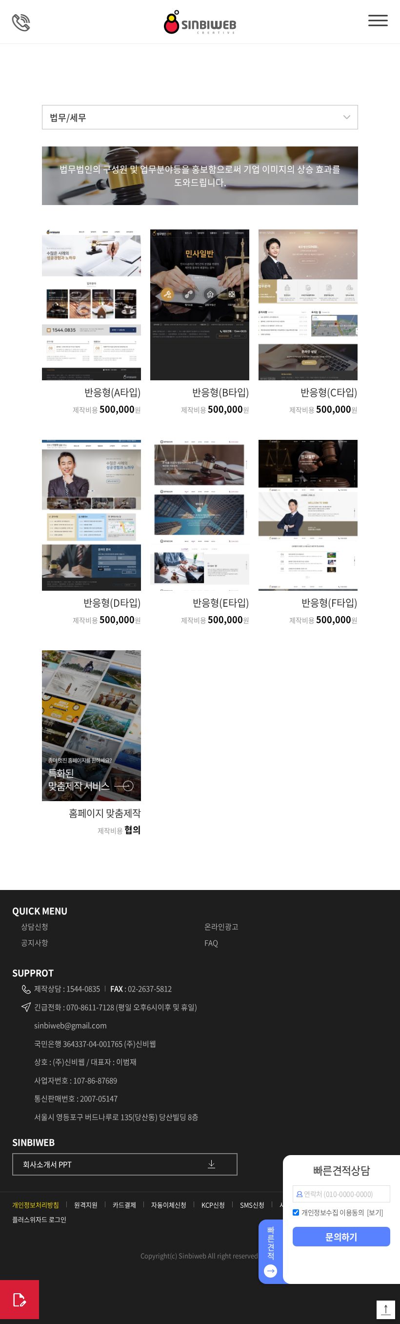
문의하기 (341, 1236)
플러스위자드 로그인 (39, 1219)
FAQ (211, 942)
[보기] (375, 1212)
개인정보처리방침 (35, 1204)
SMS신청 (252, 1204)
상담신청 (34, 926)
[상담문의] (19, 1299)
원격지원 (86, 1204)
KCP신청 (213, 1204)
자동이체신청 (168, 1204)
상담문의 (26, 22)
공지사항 (34, 942)
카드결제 (124, 1204)
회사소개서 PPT (47, 1164)
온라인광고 (221, 926)
